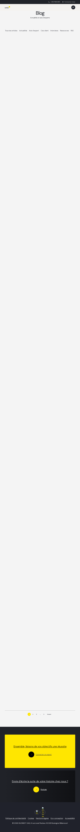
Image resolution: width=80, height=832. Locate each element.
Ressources (64, 30)
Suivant (49, 714)
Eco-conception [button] (57, 818)
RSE (72, 30)
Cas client (44, 30)
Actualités (23, 30)
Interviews (54, 30)
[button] (73, 7)
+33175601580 (55, 2)
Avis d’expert (34, 30)
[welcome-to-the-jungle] (43, 812)
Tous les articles (11, 30)
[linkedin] (37, 812)
